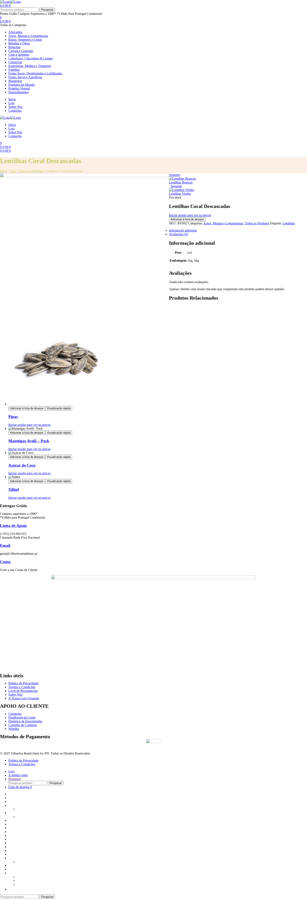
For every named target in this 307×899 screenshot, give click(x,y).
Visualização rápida (58, 408)
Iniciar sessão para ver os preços (190, 215)
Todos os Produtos (31, 171)
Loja (13, 171)
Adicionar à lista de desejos (187, 219)
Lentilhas (289, 223)
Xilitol (13, 489)
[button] (10, 889)
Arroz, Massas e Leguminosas (223, 223)
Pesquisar (47, 9)
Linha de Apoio (13, 525)
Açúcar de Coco (22, 465)
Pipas (13, 416)
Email (5, 545)
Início (4, 171)
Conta (5, 562)
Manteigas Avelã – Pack (28, 441)
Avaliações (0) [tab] (178, 234)
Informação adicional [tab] (183, 230)
